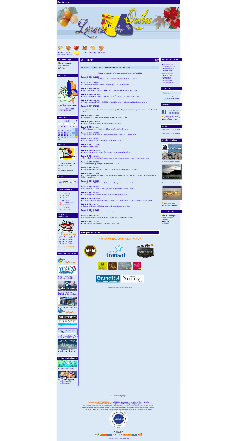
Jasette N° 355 (86, 121)
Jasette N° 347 (86, 168)
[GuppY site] (97, 435)
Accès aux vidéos (65, 381)
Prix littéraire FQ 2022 (66, 240)
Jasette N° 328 (86, 222)
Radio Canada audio (66, 368)
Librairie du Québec (66, 307)
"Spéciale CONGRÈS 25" (66, 338)
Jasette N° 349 (86, 156)
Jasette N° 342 (86, 198)
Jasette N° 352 (86, 139)
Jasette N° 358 (86, 100)
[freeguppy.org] (106, 435)
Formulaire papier (65, 111)
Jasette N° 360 (86, 89)
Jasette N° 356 (86, 115)
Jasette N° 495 (168, 75)
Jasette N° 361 (86, 83)
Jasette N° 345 (86, 181)
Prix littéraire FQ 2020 (66, 243)
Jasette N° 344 (86, 187)
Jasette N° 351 (86, 144)
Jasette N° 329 (86, 216)
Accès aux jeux (65, 383)
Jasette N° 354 (86, 127)
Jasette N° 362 (86, 77)
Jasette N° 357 (86, 106)
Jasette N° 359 (86, 94)
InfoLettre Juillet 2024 (67, 278)
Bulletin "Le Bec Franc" (65, 351)
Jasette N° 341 (86, 204)
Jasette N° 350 (86, 150)
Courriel (62, 71)
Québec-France (67, 326)
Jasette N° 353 (86, 133)
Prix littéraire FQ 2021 (66, 241)
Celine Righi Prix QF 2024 (67, 236)
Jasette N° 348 (86, 162)
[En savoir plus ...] (130, 435)
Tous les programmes (67, 276)
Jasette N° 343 (86, 193)
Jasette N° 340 (86, 210)
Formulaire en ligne (65, 107)
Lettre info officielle (66, 292)
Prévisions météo (168, 129)
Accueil (70, 54)
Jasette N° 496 (168, 79)
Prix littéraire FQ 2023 (66, 238)
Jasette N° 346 (86, 173)
